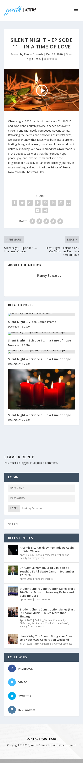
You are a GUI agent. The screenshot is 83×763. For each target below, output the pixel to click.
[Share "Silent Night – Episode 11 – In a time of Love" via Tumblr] (38, 203)
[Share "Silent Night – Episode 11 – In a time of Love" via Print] (45, 210)
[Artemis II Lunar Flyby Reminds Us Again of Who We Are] (13, 550)
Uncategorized (36, 558)
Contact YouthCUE (41, 739)
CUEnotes (25, 623)
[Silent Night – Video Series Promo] (41, 314)
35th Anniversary (44, 643)
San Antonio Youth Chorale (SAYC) (49, 623)
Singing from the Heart (32, 626)
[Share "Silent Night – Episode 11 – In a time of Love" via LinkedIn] (53, 203)
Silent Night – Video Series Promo (32, 322)
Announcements (45, 555)
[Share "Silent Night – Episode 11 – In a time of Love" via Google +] (30, 203)
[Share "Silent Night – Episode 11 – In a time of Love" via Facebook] (14, 203)
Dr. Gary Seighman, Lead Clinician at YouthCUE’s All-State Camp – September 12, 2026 (47, 571)
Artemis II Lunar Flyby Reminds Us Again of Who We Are (47, 549)
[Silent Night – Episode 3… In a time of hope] (41, 389)
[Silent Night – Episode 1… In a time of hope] (41, 333)
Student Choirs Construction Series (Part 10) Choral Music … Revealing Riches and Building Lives (47, 592)
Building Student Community (50, 620)
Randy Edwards (33, 54)
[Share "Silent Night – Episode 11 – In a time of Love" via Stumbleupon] (68, 203)
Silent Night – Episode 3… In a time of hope (39, 415)
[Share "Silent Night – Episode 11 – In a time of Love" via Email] (38, 210)
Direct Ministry (42, 599)
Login (14, 508)
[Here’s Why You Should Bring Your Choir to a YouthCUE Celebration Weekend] (13, 639)
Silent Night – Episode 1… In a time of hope (39, 340)
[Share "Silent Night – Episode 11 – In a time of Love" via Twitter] (22, 203)
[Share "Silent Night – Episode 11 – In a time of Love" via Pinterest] (45, 203)
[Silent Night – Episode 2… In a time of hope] (41, 351)
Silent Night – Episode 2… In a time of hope (39, 359)
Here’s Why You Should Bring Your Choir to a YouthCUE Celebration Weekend (46, 637)
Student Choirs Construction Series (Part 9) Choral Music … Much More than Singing (47, 613)
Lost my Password (32, 508)
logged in (26, 463)
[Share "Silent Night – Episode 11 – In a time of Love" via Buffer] (61, 203)
